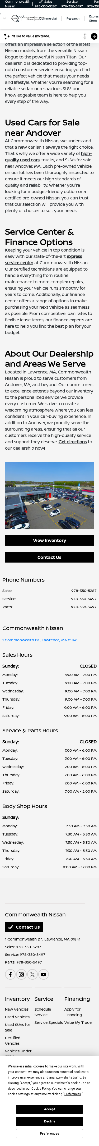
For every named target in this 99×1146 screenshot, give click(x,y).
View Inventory (49, 540)
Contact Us (49, 557)
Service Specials (49, 1022)
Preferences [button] (72, 1094)
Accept (49, 1109)
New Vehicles (17, 1009)
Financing (77, 998)
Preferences (49, 1133)
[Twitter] (32, 974)
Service (44, 998)
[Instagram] (21, 974)
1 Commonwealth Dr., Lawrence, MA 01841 (40, 639)
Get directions (73, 442)
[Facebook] (10, 974)
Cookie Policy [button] (40, 1088)
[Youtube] (43, 974)
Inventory (17, 998)
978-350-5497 (84, 598)
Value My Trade (78, 1022)
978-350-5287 (84, 590)
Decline (49, 1121)
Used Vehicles (17, 1016)
